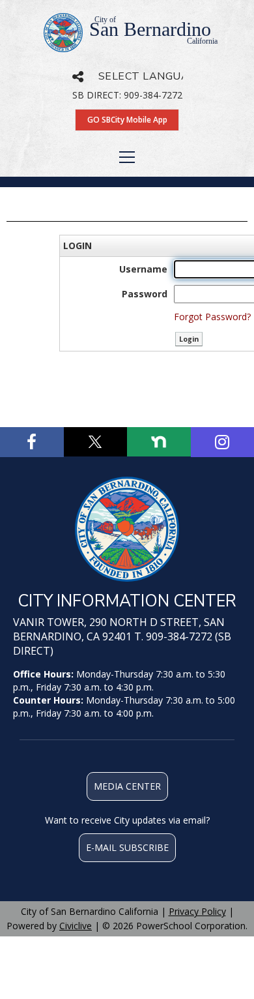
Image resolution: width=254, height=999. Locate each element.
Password (144, 294)
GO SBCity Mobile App (127, 119)
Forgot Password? (212, 316)
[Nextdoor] (159, 441)
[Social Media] (77, 76)
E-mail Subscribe (127, 847)
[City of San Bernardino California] (127, 529)
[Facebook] (32, 442)
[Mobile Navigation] (127, 157)
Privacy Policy (197, 911)
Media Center (127, 786)
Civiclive (75, 925)
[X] (96, 441)
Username (143, 269)
